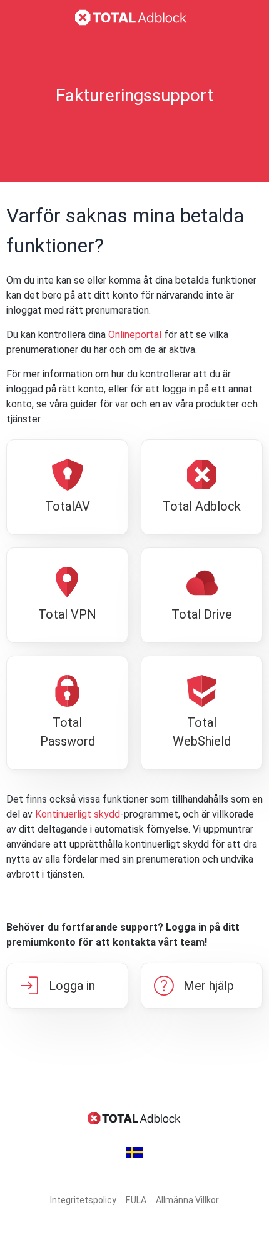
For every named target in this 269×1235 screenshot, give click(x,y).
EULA (136, 1200)
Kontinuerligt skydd (77, 814)
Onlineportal (134, 335)
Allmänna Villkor (187, 1200)
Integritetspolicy (83, 1200)
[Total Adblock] (134, 17)
